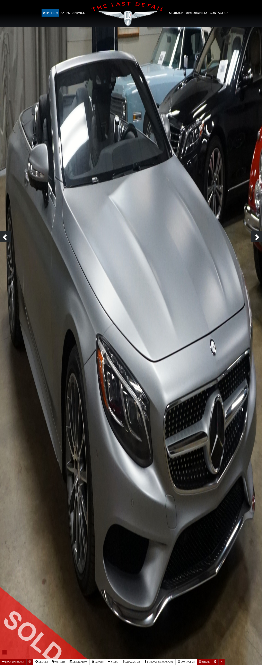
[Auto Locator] (30, 662)
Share (205, 662)
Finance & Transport (160, 662)
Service (78, 13)
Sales (65, 13)
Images (99, 662)
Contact (187, 662)
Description (79, 662)
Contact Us (219, 13)
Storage (176, 13)
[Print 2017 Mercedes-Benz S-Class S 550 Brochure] (215, 662)
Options (60, 662)
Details (43, 662)
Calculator (132, 662)
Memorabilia (196, 13)
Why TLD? (50, 13)
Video (114, 662)
